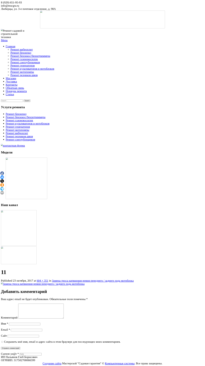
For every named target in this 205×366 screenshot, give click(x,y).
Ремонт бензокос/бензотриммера (30, 55)
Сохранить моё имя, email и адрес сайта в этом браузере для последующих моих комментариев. (62, 341)
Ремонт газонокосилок (24, 59)
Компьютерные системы (120, 363)
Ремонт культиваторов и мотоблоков (32, 68)
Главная (10, 46)
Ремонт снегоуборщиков (25, 62)
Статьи (10, 94)
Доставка (11, 81)
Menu (4, 40)
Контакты (11, 84)
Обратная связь (15, 87)
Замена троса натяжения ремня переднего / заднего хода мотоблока (93, 280)
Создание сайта (52, 363)
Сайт (4, 335)
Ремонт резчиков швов (24, 75)
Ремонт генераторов (22, 65)
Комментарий (9, 317)
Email (5, 329)
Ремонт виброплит (21, 49)
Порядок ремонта (16, 91)
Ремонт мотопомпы (22, 71)
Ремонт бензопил (20, 52)
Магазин (11, 78)
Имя (4, 323)
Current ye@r (10, 353)
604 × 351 (42, 280)
